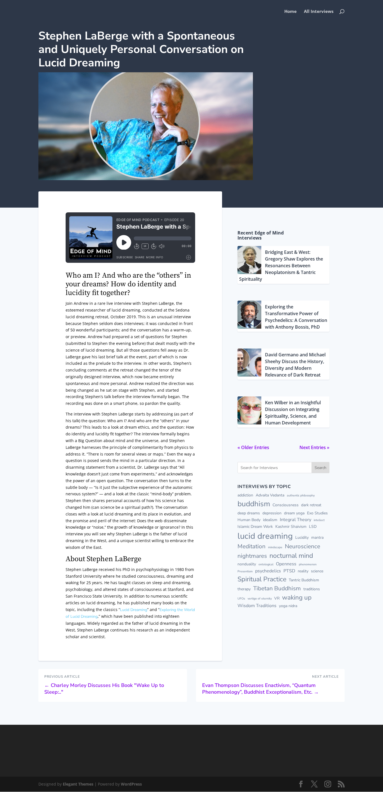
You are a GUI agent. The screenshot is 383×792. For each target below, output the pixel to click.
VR (277, 598)
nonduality (246, 564)
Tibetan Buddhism (277, 588)
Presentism (245, 571)
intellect (319, 520)
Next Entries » (314, 447)
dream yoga (294, 513)
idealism (270, 519)
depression (272, 513)
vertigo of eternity (260, 598)
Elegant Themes (78, 784)
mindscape (275, 547)
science (317, 571)
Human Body (248, 519)
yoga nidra (288, 605)
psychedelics (268, 571)
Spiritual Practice (261, 579)
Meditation (251, 546)
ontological (266, 564)
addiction (245, 495)
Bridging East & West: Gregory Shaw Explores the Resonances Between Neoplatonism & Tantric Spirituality (281, 265)
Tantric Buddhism (304, 580)
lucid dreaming (265, 536)
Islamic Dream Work (255, 526)
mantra (317, 537)
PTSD (289, 571)
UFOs (241, 598)
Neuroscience (302, 546)
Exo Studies (317, 513)
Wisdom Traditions (256, 606)
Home (290, 11)
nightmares (252, 556)
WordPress (131, 784)
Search (320, 467)
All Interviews (318, 11)
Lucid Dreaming (133, 609)
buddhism (253, 504)
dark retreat (311, 505)
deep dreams (248, 513)
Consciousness (286, 505)
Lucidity (302, 537)
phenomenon (308, 564)
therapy (244, 589)
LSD (313, 526)
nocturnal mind (291, 555)
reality (303, 571)
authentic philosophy (301, 495)
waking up (297, 597)
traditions (311, 589)
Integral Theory (295, 520)
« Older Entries (253, 447)
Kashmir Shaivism (290, 526)
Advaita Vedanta (270, 495)
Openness (286, 564)
